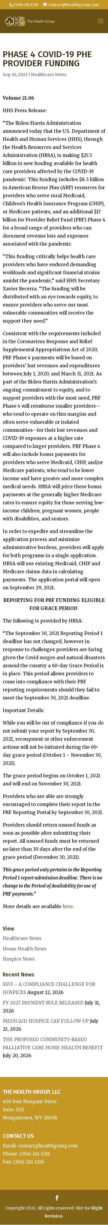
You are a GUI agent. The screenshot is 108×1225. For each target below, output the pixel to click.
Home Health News (24, 949)
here (67, 906)
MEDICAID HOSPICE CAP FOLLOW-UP (46, 1021)
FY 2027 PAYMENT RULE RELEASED (43, 1003)
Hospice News (19, 959)
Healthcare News (48, 74)
